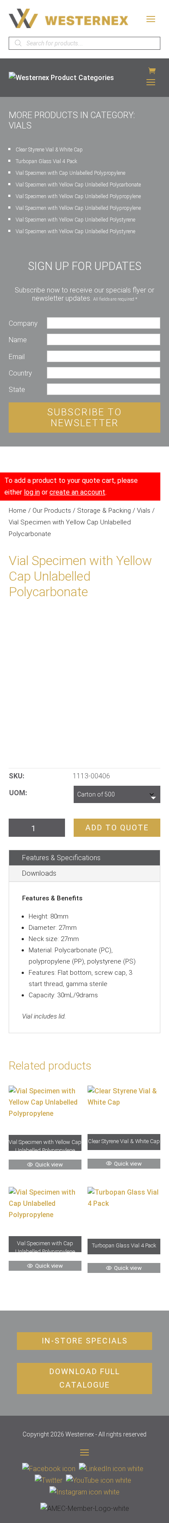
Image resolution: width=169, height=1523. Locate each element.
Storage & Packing (104, 510)
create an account (77, 492)
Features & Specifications (61, 858)
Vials (143, 510)
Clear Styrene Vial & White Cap (49, 150)
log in (32, 492)
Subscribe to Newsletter (84, 417)
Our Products (51, 510)
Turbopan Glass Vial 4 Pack (46, 161)
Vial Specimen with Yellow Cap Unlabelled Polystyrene (75, 220)
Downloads (39, 873)
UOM (17, 793)
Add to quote (117, 827)
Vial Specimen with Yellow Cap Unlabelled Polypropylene (78, 196)
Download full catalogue (84, 1378)
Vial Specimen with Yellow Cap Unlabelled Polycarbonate (78, 185)
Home (17, 510)
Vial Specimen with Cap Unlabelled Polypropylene (70, 173)
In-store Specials (85, 1340)
